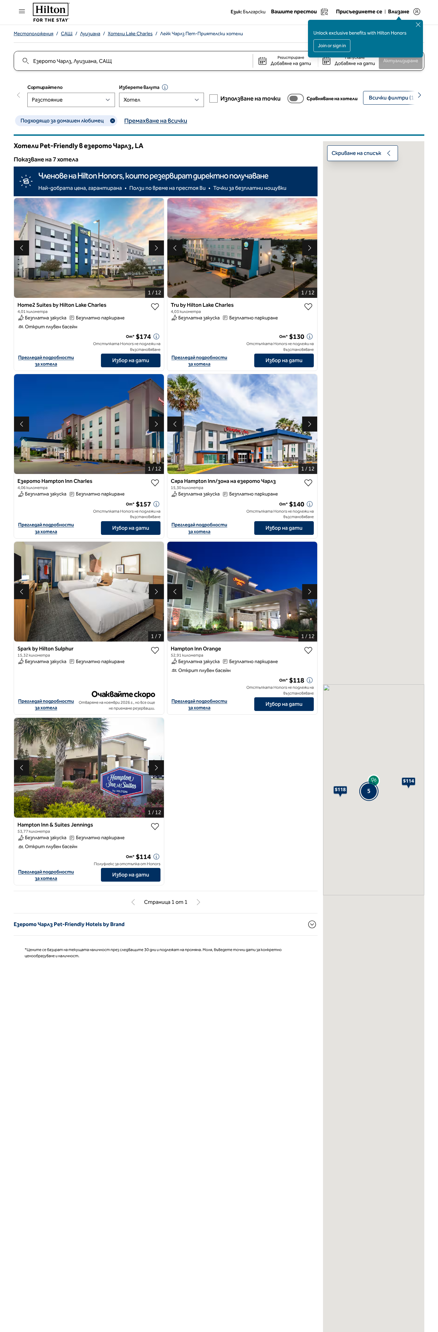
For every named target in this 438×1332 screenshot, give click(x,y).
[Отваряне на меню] (22, 11)
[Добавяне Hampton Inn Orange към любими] (308, 650)
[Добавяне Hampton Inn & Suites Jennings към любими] (155, 826)
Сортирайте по (44, 87)
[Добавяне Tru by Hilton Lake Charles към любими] (308, 306)
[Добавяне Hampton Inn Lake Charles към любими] (155, 482)
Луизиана (90, 34)
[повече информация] (156, 336)
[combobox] (133, 60)
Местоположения (33, 34)
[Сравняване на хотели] (295, 98)
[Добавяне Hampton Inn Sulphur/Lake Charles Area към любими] (308, 482)
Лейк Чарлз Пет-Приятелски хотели (201, 34)
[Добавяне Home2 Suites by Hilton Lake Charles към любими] (155, 306)
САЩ (67, 34)
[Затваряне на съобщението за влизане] (418, 24)
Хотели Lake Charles (130, 34)
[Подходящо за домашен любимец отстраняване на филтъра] (112, 121)
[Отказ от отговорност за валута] (165, 87)
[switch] (295, 98)
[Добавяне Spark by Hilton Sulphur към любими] (155, 650)
